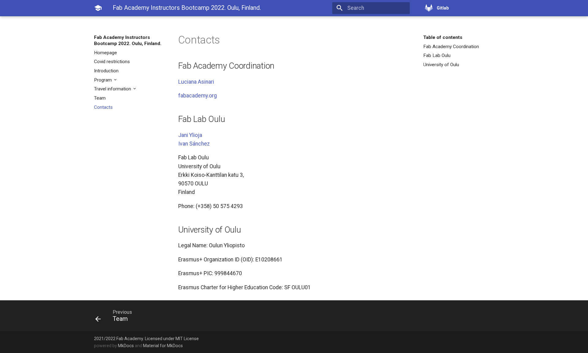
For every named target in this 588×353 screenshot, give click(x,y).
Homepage (105, 52)
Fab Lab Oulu (436, 55)
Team (100, 98)
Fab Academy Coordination (451, 46)
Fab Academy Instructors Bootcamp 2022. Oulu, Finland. (127, 40)
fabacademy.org (197, 96)
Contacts (103, 107)
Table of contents (442, 37)
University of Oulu (441, 64)
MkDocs (126, 345)
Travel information (113, 89)
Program (103, 80)
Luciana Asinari (196, 82)
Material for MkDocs (163, 345)
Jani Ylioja (190, 135)
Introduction (106, 71)
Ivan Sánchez (194, 144)
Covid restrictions (112, 61)
